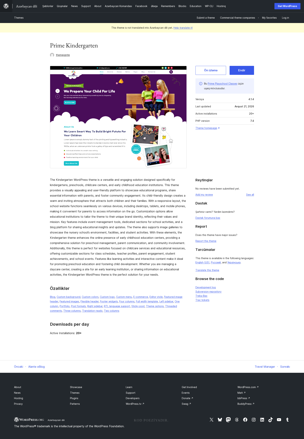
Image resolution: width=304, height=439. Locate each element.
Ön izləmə (210, 70)
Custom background (68, 296)
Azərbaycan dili (56, 420)
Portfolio (65, 306)
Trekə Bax (201, 295)
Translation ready (92, 310)
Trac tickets (202, 299)
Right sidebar (95, 306)
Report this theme (205, 240)
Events (186, 392)
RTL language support (117, 306)
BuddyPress (246, 403)
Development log (205, 287)
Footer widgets (109, 301)
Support (130, 392)
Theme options (155, 306)
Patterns (75, 403)
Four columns (127, 301)
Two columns (111, 310)
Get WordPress (287, 6)
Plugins (74, 398)
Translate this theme (207, 270)
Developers (133, 398)
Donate (187, 398)
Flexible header (90, 301)
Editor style (156, 296)
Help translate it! (183, 27)
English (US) (202, 262)
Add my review (204, 194)
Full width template (147, 301)
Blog (52, 296)
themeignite (63, 54)
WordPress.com (248, 387)
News (17, 392)
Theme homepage (206, 127)
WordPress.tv (135, 403)
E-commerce (140, 296)
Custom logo (107, 296)
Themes (19, 17)
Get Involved (189, 387)
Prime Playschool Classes (222, 83)
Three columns (72, 310)
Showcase (76, 387)
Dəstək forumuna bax (207, 217)
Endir (241, 70)
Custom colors (90, 296)
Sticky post (138, 306)
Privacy (18, 403)
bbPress (244, 398)
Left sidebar (166, 301)
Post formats (78, 306)
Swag (186, 403)
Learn (129, 387)
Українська (233, 262)
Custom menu (124, 296)
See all (250, 194)
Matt (242, 392)
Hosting (18, 398)
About (17, 387)
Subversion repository (208, 291)
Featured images (69, 301)
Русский (216, 262)
